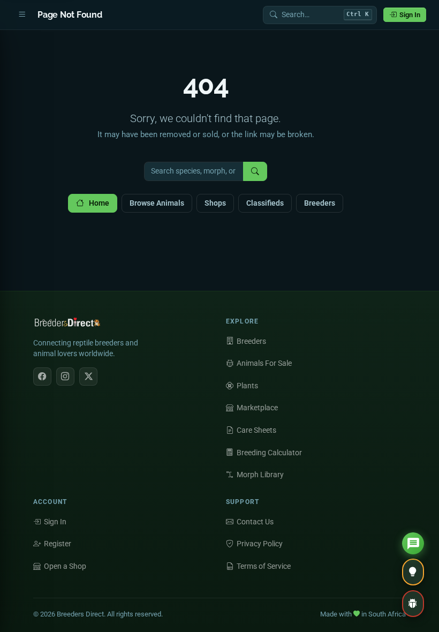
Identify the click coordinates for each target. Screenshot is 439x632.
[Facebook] (42, 376)
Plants (247, 385)
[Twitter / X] (88, 376)
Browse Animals (157, 203)
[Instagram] (65, 376)
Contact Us (255, 521)
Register (57, 543)
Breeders (319, 203)
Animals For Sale (264, 363)
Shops (215, 203)
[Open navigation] (22, 15)
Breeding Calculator (269, 452)
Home (99, 203)
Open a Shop (65, 566)
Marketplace (257, 407)
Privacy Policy (260, 543)
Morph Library (260, 474)
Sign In (409, 15)
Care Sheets (256, 430)
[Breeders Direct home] (68, 325)
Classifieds (265, 203)
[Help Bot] (413, 543)
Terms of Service (264, 566)
